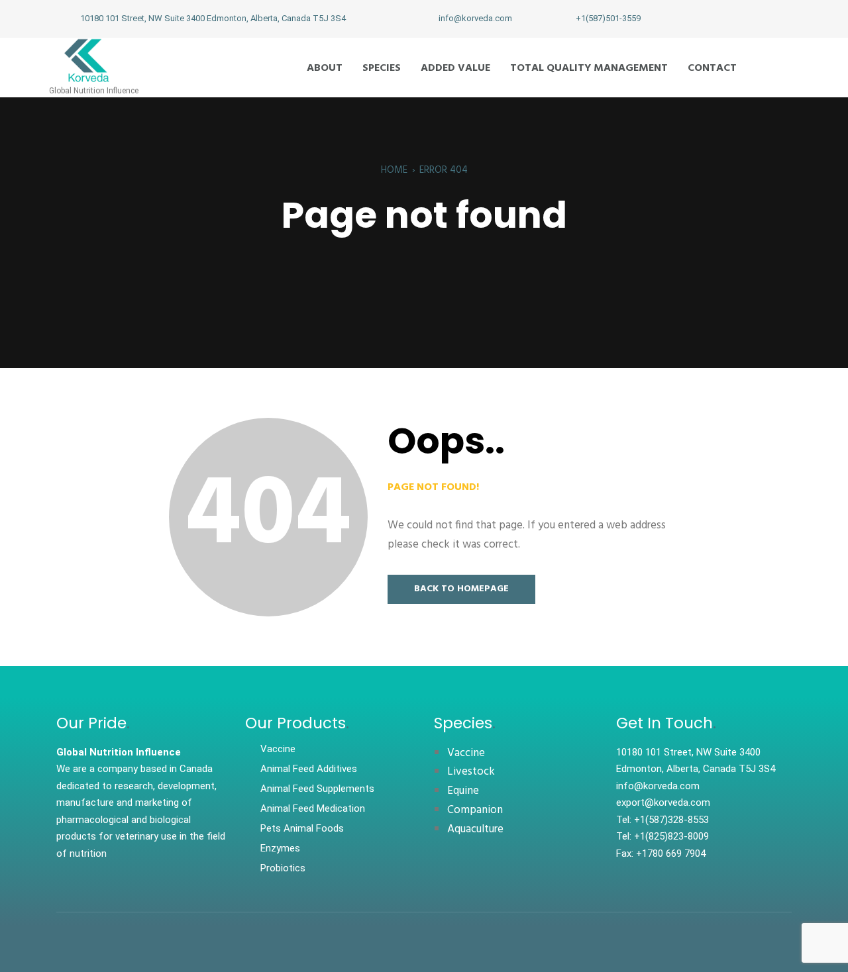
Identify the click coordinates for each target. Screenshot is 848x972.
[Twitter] (742, 18)
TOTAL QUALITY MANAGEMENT (589, 68)
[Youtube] (764, 18)
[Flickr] (720, 18)
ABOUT (325, 68)
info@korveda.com (475, 18)
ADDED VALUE (455, 68)
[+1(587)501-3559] (560, 18)
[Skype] (786, 18)
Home (394, 170)
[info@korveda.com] (423, 18)
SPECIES (381, 68)
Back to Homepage (461, 589)
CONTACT (712, 68)
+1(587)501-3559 (608, 18)
